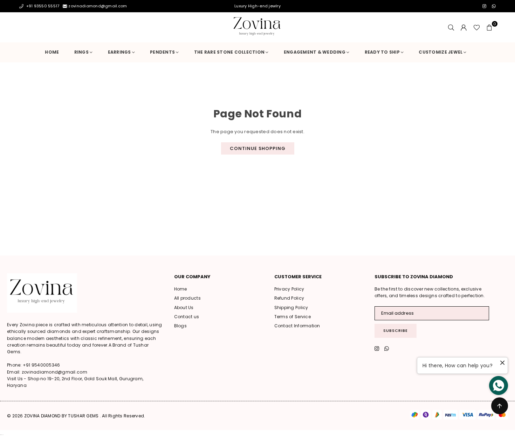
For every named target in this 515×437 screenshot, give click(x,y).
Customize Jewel (440, 52)
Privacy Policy (289, 289)
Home (52, 52)
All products (187, 298)
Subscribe (395, 330)
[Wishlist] (476, 27)
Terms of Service (292, 317)
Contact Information (297, 326)
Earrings (119, 52)
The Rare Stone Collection (229, 52)
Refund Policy (289, 298)
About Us (184, 307)
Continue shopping (258, 148)
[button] (489, 27)
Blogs (180, 326)
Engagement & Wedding (314, 52)
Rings (81, 52)
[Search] (451, 27)
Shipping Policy (291, 307)
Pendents (162, 52)
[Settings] (464, 27)
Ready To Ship (382, 52)
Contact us (186, 317)
